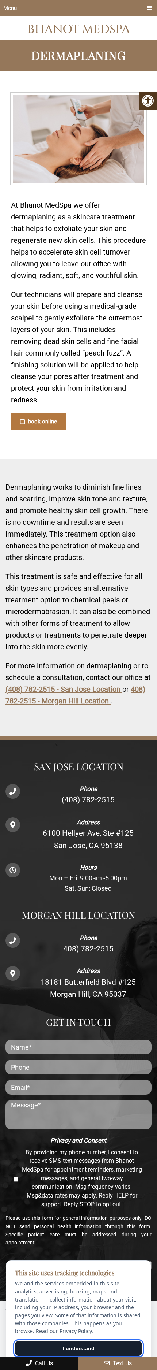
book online (42, 421)
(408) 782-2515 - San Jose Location (63, 689)
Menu (10, 8)
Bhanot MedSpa (78, 29)
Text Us (121, 1363)
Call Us (43, 1363)
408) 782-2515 (88, 948)
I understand (79, 1348)
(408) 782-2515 (88, 799)
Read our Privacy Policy (64, 1331)
